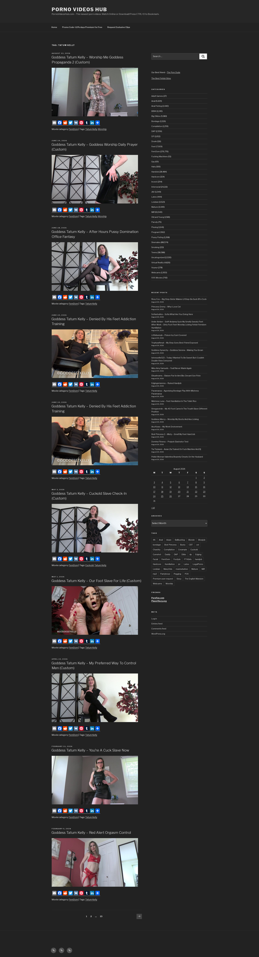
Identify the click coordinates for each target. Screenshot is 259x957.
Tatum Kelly (91, 129)
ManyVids (167, 569)
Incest (154, 182)
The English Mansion (194, 579)
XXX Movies (157, 277)
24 (154, 496)
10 (154, 487)
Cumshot (157, 554)
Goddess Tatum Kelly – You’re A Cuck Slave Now (90, 750)
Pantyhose (165, 574)
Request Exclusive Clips (118, 27)
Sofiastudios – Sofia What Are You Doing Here (172, 314)
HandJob (155, 172)
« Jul (153, 508)
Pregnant (155, 232)
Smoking (155, 247)
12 (171, 487)
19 (171, 492)
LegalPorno (198, 564)
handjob (198, 559)
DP (152, 136)
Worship (102, 129)
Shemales (155, 242)
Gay (153, 161)
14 (188, 487)
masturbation (182, 569)
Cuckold (89, 565)
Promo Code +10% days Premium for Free (82, 27)
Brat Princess (170, 545)
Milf (153, 212)
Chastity (156, 549)
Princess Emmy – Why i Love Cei (166, 307)
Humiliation (170, 564)
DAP (153, 131)
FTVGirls (188, 559)
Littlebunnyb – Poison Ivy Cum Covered (168, 335)
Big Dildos (155, 116)
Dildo (183, 554)
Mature (154, 207)
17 (154, 492)
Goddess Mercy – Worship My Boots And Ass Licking (175, 419)
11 (162, 487)
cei (197, 545)
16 (204, 487)
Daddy (167, 554)
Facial (155, 559)
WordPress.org (158, 634)
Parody (154, 222)
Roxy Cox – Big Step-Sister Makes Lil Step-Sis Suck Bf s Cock (179, 299)
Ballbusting (180, 540)
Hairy (153, 166)
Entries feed (156, 623)
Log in (154, 618)
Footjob (176, 559)
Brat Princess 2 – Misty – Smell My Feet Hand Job (173, 434)
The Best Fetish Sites (161, 78)
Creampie (182, 549)
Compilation (156, 126)
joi (179, 564)
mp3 (155, 574)
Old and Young (157, 217)
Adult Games (157, 96)
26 (170, 496)
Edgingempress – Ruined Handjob (166, 383)
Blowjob (201, 540)
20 (179, 492)
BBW (153, 111)
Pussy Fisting (157, 237)
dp (191, 554)
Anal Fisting (156, 106)
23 (204, 492)
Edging (198, 554)
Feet (153, 146)
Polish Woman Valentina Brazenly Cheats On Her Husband (177, 457)
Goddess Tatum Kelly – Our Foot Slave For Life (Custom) (96, 581)
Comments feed (158, 628)
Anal (153, 101)
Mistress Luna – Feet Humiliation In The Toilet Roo (173, 401)
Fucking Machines (159, 156)
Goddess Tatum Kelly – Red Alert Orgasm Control (91, 832)
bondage (157, 545)
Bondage (155, 121)
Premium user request (163, 579)
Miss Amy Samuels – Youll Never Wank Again (171, 368)
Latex (154, 197)
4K (154, 540)
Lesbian (155, 202)
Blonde (191, 540)
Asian (168, 540)
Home (54, 27)
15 (196, 487)
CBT (191, 545)
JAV (153, 192)
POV (187, 574)
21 (188, 492)
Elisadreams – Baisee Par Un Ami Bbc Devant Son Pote (176, 375)
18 (162, 492)
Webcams (156, 272)
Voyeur (154, 267)
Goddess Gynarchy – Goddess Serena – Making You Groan (177, 350)
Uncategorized (158, 257)
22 (196, 492)
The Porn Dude (173, 72)
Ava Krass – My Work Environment (166, 426)
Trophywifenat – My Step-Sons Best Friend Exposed (174, 343)
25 (162, 496)
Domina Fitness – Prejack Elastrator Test (169, 441)
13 (102, 916)
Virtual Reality (157, 262)
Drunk (154, 141)
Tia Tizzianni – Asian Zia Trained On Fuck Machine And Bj (176, 449)
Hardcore (155, 177)
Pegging (177, 574)
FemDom (73, 129)
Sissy (179, 579)
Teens (154, 252)
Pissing (154, 227)
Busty (182, 545)
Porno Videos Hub (79, 9)
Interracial (155, 187)
